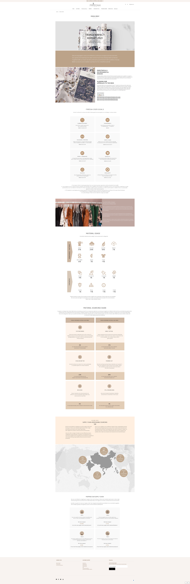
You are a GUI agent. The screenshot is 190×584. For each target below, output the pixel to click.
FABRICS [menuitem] (90, 8)
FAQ (83, 567)
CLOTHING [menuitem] (77, 8)
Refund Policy (85, 565)
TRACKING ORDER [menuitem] (104, 8)
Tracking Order (85, 566)
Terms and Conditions (59, 565)
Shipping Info (85, 564)
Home (57, 11)
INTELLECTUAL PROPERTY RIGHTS (87, 569)
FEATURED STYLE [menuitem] (96, 8)
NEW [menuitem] (73, 8)
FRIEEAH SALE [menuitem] (110, 8)
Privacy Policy (58, 564)
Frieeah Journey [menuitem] (84, 8)
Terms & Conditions (86, 568)
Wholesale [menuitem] (115, 8)
